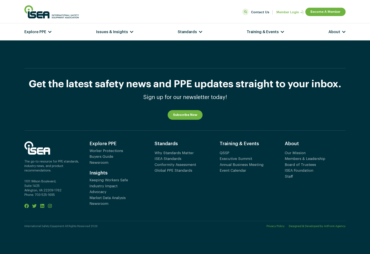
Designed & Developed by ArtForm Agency (317, 226)
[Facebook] (26, 206)
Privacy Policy (276, 226)
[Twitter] (34, 206)
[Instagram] (50, 206)
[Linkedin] (42, 206)
